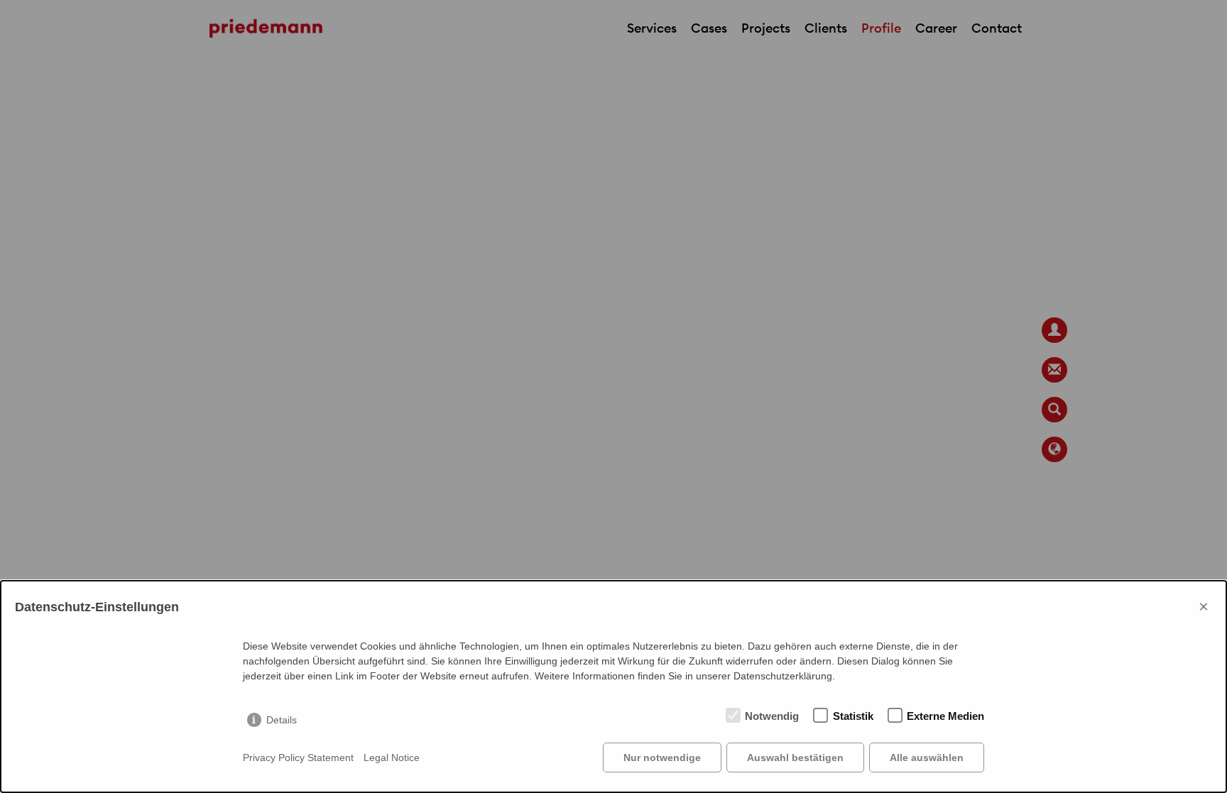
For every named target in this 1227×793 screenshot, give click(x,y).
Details (281, 720)
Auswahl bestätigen (795, 757)
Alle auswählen (927, 757)
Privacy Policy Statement (298, 757)
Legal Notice (392, 757)
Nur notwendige (662, 757)
